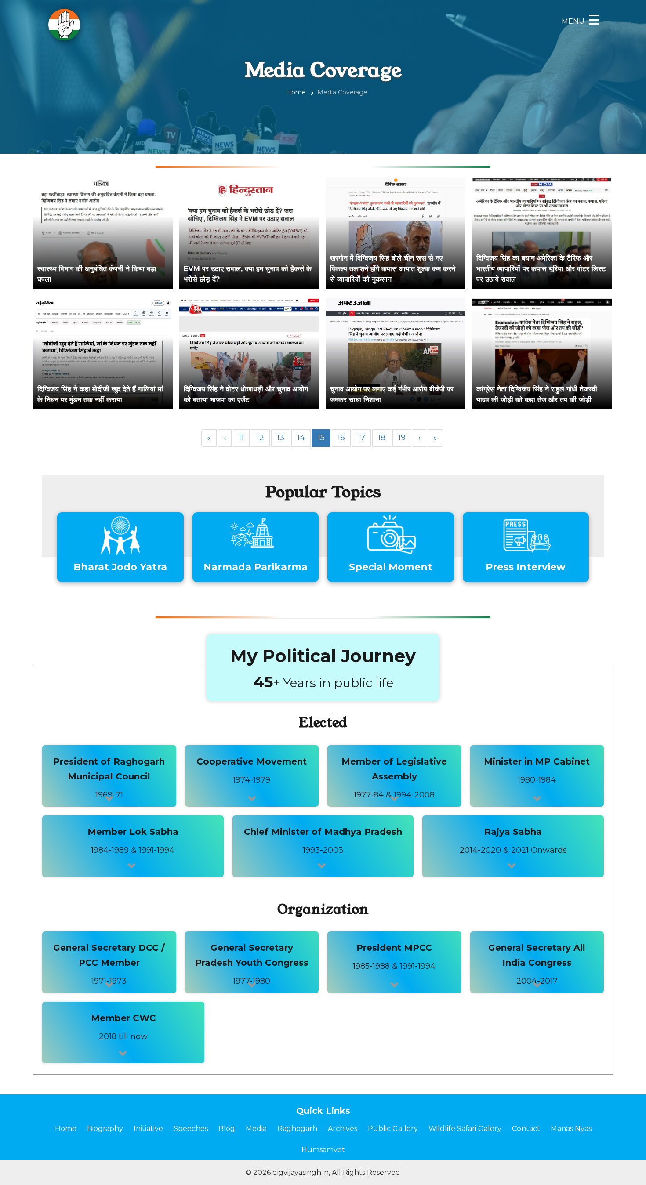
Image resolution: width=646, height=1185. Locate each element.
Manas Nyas (571, 1128)
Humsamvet (323, 1149)
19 (402, 437)
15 (321, 437)
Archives (342, 1128)
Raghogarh (297, 1128)
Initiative (148, 1128)
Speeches (191, 1128)
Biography (105, 1128)
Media (256, 1128)
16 (341, 437)
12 (260, 437)
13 (280, 437)
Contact (526, 1128)
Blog (226, 1128)
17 (361, 437)
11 (241, 437)
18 (381, 437)
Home (296, 92)
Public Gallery (393, 1128)
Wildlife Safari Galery (464, 1128)
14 (301, 437)
